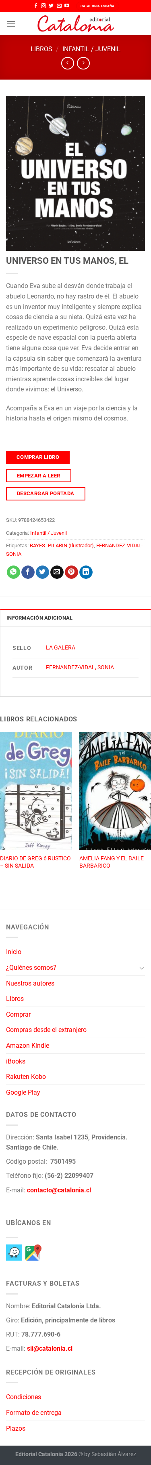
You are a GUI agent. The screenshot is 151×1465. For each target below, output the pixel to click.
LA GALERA (60, 647)
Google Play (23, 1092)
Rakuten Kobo (26, 1076)
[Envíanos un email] (59, 6)
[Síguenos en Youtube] (66, 6)
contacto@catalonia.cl (59, 1190)
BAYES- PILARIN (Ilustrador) (62, 545)
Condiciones (23, 1397)
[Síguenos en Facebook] (35, 6)
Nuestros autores (30, 983)
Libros (41, 49)
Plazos (15, 1428)
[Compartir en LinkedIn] (86, 572)
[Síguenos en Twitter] (51, 6)
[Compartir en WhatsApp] (13, 572)
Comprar (18, 1014)
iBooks (15, 1061)
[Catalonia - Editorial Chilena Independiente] (75, 24)
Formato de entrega (34, 1413)
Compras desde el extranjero (46, 1030)
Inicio (13, 952)
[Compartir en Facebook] (28, 572)
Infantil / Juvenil (91, 49)
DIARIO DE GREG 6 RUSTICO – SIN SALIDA (35, 862)
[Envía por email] (57, 572)
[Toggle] (142, 968)
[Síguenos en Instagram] (43, 6)
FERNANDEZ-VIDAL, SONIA (80, 667)
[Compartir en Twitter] (42, 572)
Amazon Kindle (27, 1045)
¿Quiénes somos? (31, 967)
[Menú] (11, 24)
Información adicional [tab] (39, 618)
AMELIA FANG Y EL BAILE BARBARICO (111, 862)
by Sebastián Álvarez (110, 1454)
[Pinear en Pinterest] (71, 572)
